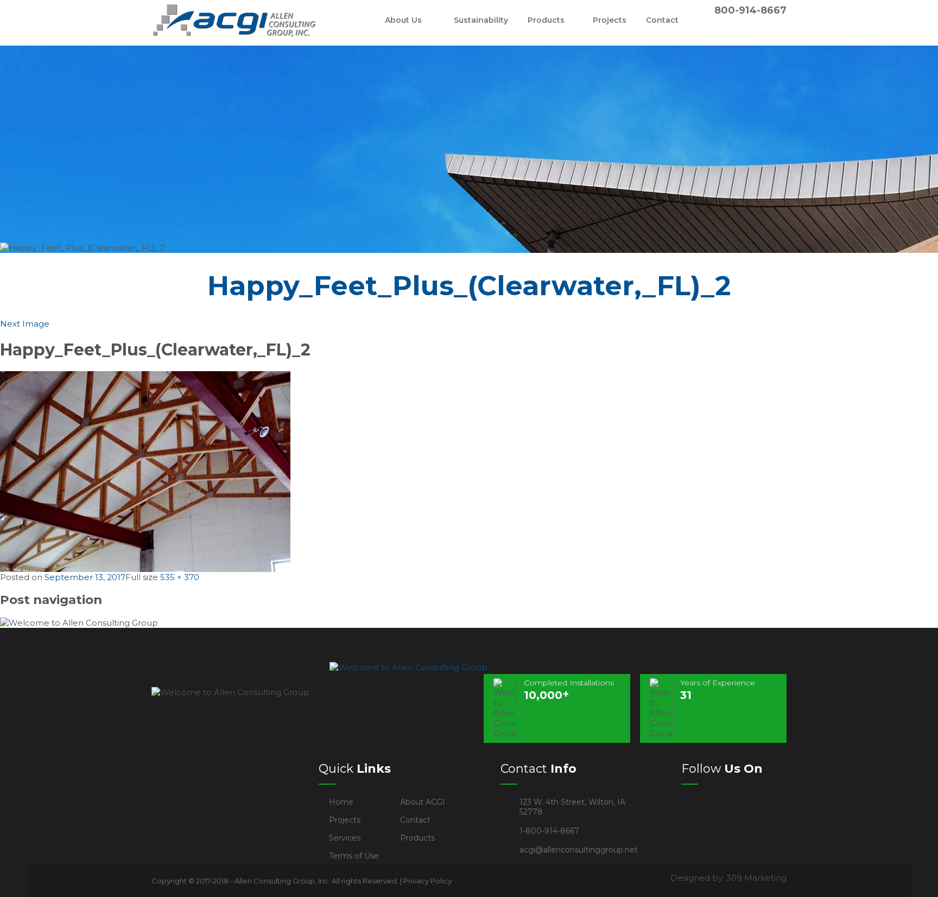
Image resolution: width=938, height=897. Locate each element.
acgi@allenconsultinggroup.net (578, 850)
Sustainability (481, 20)
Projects (609, 20)
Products (546, 20)
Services (344, 838)
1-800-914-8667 (549, 831)
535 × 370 (179, 577)
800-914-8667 (750, 10)
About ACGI (422, 802)
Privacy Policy (427, 880)
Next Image (24, 324)
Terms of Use (354, 856)
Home (357, 20)
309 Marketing (756, 878)
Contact (662, 20)
